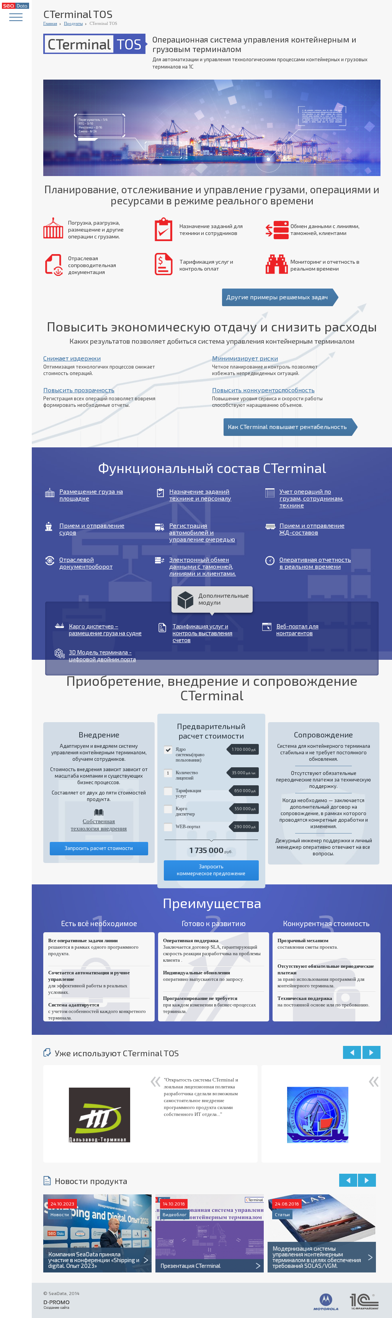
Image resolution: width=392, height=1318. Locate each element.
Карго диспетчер (185, 811)
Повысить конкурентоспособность (263, 390)
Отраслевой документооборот (86, 563)
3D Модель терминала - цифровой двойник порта (102, 655)
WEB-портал (188, 826)
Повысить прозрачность (78, 390)
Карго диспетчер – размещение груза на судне (105, 629)
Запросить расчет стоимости (99, 848)
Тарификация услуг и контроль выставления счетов (202, 633)
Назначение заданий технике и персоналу (200, 495)
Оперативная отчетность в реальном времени (315, 563)
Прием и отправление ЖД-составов (312, 529)
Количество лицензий (187, 775)
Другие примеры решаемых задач (277, 296)
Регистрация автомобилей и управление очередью (202, 532)
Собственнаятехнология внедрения (99, 825)
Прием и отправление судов (91, 529)
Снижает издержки (72, 358)
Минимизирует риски (245, 358)
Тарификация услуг (188, 793)
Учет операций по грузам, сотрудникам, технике (311, 498)
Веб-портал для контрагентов (297, 629)
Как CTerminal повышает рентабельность (287, 426)
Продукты (73, 23)
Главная (50, 23)
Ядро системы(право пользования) (190, 755)
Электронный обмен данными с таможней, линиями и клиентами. (202, 566)
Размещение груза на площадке (91, 495)
